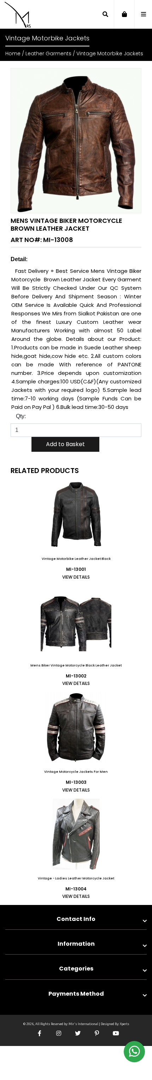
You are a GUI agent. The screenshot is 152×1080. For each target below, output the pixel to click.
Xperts (124, 1024)
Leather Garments (48, 53)
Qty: (21, 416)
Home (13, 53)
